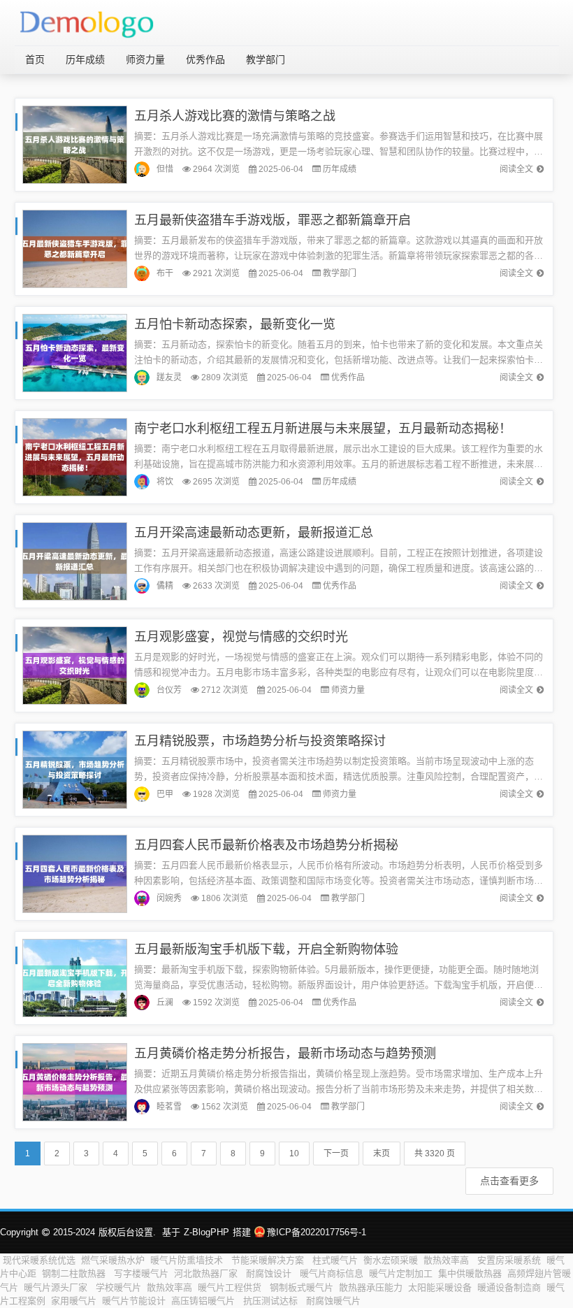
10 (294, 1153)
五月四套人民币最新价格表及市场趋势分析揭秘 (266, 845)
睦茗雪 (169, 1107)
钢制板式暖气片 (301, 1287)
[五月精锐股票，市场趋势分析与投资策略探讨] (74, 768)
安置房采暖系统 (509, 1260)
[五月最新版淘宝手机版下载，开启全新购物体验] (74, 977)
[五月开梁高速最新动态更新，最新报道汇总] (74, 560)
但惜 (165, 169)
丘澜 (165, 1002)
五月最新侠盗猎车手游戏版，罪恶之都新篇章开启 (272, 220)
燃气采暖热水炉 (113, 1260)
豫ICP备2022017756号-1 (316, 1232)
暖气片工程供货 (231, 1287)
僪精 (165, 586)
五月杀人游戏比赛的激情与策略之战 (234, 116)
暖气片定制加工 (401, 1273)
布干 (165, 273)
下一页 (336, 1153)
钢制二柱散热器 (75, 1273)
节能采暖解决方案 (269, 1260)
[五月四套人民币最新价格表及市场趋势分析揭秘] (74, 873)
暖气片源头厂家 (57, 1287)
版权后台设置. (127, 1232)
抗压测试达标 (271, 1300)
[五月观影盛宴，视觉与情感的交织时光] (74, 664)
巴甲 (165, 794)
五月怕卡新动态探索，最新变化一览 (234, 324)
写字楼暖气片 (141, 1273)
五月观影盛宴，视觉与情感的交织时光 (241, 637)
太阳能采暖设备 (440, 1287)
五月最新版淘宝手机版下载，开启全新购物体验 (266, 949)
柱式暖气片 (335, 1260)
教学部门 (265, 59)
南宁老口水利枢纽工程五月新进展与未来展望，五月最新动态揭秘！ (323, 429)
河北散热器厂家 (207, 1273)
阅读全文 (516, 169)
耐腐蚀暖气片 (333, 1300)
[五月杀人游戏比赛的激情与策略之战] (74, 143)
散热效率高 (447, 1260)
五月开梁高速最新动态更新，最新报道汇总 (253, 533)
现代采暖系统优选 (39, 1260)
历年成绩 (85, 59)
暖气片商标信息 (331, 1273)
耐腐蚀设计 (270, 1273)
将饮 (165, 482)
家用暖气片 (73, 1300)
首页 (35, 59)
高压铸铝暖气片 (204, 1300)
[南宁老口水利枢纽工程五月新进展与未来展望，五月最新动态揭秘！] (74, 456)
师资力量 (145, 59)
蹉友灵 (169, 377)
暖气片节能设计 (134, 1300)
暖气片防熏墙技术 (188, 1260)
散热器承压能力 (370, 1287)
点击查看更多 (509, 1180)
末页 (381, 1153)
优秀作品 (205, 59)
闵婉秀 (169, 898)
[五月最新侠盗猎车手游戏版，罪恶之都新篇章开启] (74, 248)
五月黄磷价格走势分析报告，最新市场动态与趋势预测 (285, 1054)
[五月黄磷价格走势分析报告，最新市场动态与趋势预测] (74, 1081)
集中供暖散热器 (470, 1273)
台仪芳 (169, 690)
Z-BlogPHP (206, 1232)
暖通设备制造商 (509, 1287)
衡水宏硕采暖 (390, 1260)
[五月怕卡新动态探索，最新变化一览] (74, 352)
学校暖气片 (118, 1287)
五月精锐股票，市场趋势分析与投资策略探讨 (260, 741)
